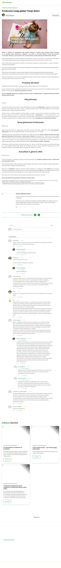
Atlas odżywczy (5, 555)
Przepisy (32, 551)
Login (51, 225)
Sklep (31, 553)
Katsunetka (15, 240)
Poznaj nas (21, 539)
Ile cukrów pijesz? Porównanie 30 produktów (12, 448)
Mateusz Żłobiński (10, 15)
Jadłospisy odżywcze (6, 551)
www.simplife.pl (17, 276)
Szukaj (55, 2)
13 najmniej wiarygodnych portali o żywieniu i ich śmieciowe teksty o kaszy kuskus (14, 487)
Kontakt (32, 555)
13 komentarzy (55, 15)
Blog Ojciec (15, 257)
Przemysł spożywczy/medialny (10, 8)
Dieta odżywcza (5, 553)
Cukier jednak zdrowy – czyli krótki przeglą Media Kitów (45, 448)
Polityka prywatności (35, 556)
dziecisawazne (20, 147)
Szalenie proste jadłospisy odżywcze (10, 547)
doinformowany (24, 340)
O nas (31, 547)
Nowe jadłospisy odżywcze (8, 549)
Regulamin (32, 558)
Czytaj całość (7, 459)
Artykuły (32, 549)
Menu (58, 2)
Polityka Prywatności (15, 565)
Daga (14, 291)
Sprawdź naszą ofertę (8, 539)
